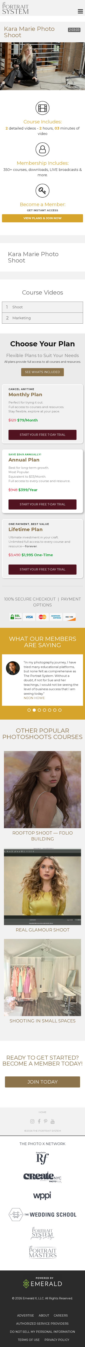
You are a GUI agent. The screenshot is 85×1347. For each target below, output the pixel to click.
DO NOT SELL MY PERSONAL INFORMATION (42, 1332)
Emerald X (30, 1298)
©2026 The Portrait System (42, 1130)
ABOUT (44, 1315)
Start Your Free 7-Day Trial (42, 435)
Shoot (15, 307)
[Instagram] (32, 1121)
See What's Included (42, 372)
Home (42, 1112)
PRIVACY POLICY (56, 1340)
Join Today (42, 1082)
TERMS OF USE (29, 1340)
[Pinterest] (45, 1121)
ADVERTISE (25, 1315)
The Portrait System (15, 8)
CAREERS (61, 1315)
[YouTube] (52, 1121)
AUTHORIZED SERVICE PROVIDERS (42, 1323)
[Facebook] (39, 1121)
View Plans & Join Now (42, 218)
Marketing (19, 318)
